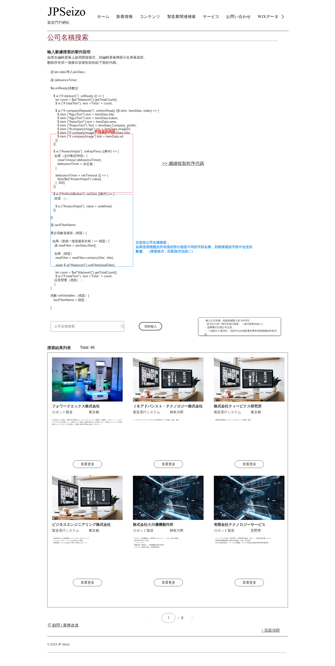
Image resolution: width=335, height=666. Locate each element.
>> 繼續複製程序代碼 (183, 163)
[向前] (152, 618)
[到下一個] (192, 618)
